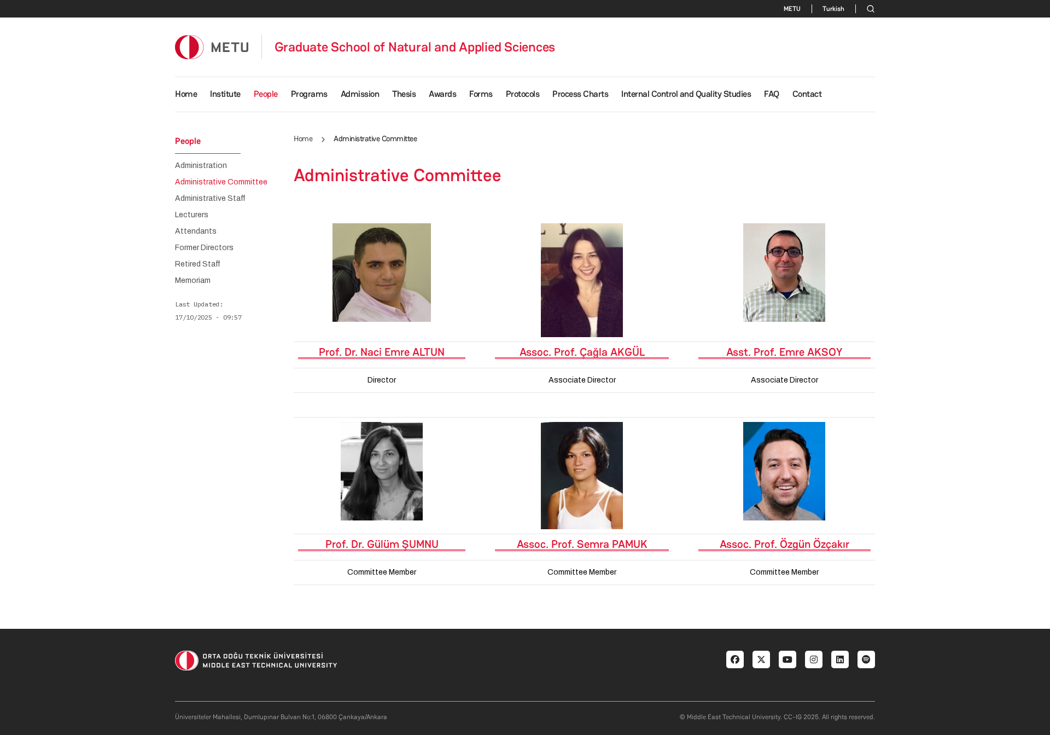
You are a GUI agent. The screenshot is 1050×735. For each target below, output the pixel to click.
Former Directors (204, 248)
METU (792, 8)
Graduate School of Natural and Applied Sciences (415, 47)
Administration (201, 166)
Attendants (196, 231)
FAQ (771, 94)
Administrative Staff (210, 198)
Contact (807, 94)
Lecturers (191, 215)
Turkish (833, 8)
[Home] (211, 47)
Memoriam (193, 281)
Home (186, 94)
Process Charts (580, 94)
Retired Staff (197, 264)
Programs (309, 94)
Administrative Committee (221, 182)
